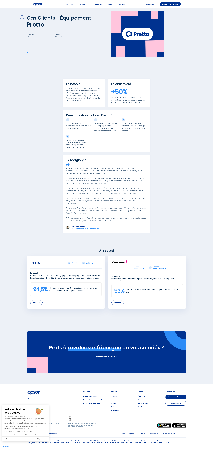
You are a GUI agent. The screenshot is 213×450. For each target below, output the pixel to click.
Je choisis (25, 439)
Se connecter (151, 4)
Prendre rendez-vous (170, 4)
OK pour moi (41, 439)
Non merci (10, 439)
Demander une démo (106, 357)
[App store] (179, 425)
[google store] (164, 425)
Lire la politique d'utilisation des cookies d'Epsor (18, 431)
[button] (6, 446)
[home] (37, 4)
